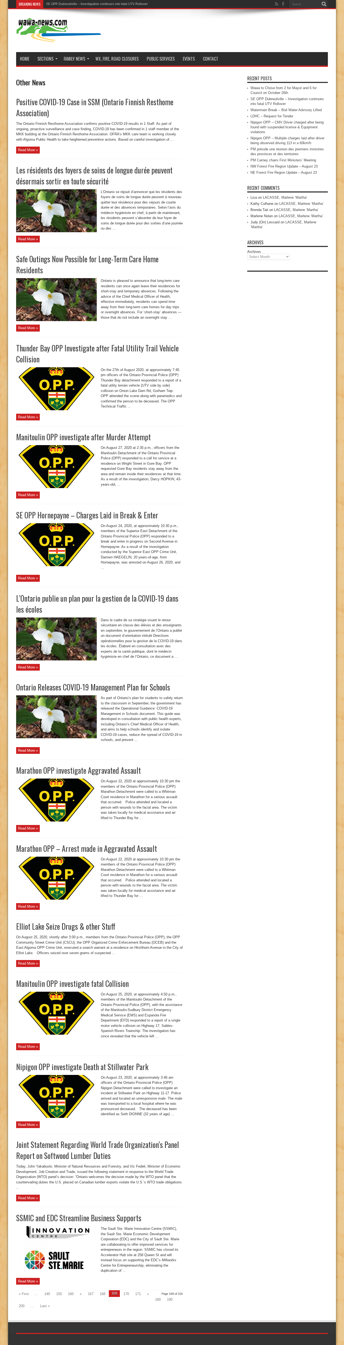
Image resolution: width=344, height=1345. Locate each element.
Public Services (161, 59)
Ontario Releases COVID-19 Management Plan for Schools (93, 687)
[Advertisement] (287, 354)
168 (102, 1294)
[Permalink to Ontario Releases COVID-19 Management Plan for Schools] (56, 737)
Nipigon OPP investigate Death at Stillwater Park (82, 1066)
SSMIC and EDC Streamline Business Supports (78, 1217)
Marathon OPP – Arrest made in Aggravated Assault (86, 848)
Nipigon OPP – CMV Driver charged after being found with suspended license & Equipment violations (287, 127)
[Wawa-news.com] (59, 38)
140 (47, 1294)
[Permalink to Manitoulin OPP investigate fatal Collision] (56, 1033)
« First (24, 1294)
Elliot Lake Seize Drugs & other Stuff (65, 926)
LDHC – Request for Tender (271, 116)
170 (126, 1294)
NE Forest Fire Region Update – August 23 (283, 172)
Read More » (28, 150)
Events (189, 59)
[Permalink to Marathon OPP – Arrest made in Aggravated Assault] (56, 898)
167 (91, 1294)
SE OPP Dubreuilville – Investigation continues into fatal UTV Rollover (97, 4)
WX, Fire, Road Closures (117, 59)
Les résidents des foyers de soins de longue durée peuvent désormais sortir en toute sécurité (94, 176)
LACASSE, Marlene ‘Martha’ (285, 197)
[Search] (324, 4)
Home (24, 59)
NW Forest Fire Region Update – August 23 (284, 166)
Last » (45, 1306)
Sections (45, 59)
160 (71, 1294)
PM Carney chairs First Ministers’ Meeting (283, 160)
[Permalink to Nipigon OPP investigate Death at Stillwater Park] (56, 1117)
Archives (254, 252)
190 (170, 1299)
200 (21, 1306)
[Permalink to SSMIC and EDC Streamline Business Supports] (56, 1268)
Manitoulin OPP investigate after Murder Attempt (83, 436)
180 (158, 1299)
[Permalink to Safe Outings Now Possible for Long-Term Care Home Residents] (56, 320)
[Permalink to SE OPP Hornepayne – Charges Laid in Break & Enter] (56, 565)
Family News (74, 59)
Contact (210, 59)
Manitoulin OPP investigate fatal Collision (72, 983)
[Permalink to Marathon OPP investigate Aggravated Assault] (56, 820)
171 (138, 1294)
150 (59, 1294)
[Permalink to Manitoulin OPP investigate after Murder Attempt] (56, 487)
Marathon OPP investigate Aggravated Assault (78, 770)
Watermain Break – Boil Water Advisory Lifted (286, 110)
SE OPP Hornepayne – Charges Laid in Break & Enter (87, 515)
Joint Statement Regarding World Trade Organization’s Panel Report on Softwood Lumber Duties (97, 1150)
